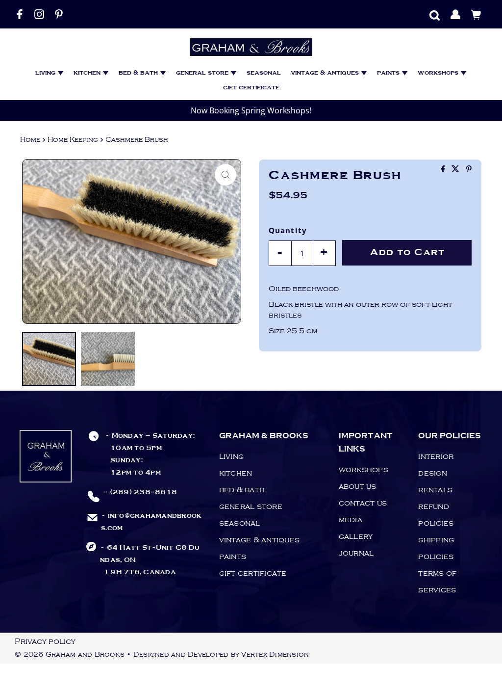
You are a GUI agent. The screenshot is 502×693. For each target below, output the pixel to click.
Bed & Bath (242, 489)
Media (350, 519)
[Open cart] (476, 14)
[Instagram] (39, 14)
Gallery (356, 536)
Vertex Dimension (275, 655)
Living (46, 73)
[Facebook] (20, 14)
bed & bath (139, 73)
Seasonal (264, 73)
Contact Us (363, 503)
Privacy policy (45, 641)
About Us (357, 486)
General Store (203, 73)
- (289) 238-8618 (140, 492)
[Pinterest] (59, 14)
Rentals (435, 489)
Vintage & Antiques (326, 73)
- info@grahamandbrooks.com (151, 522)
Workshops (439, 73)
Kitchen (88, 73)
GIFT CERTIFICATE (251, 87)
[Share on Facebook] (444, 169)
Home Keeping (73, 139)
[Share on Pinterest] (469, 169)
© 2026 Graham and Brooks (70, 655)
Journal (356, 553)
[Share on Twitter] (456, 169)
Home (30, 139)
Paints (389, 73)
